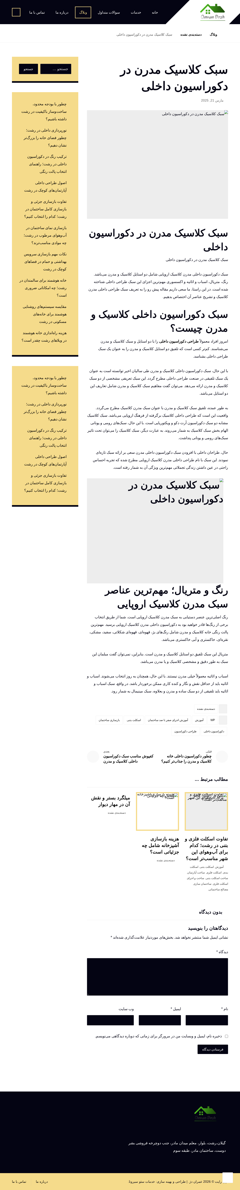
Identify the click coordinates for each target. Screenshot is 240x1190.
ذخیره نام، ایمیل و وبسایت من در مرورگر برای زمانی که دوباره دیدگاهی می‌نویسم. (158, 1036)
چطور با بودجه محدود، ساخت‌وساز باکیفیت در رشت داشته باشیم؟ (44, 111)
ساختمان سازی (202, 883)
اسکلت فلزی (213, 872)
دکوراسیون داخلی (214, 731)
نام (224, 1009)
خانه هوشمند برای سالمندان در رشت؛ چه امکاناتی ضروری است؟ (43, 287)
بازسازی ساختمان (109, 720)
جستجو (28, 69)
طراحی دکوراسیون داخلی (179, 341)
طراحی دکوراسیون (185, 731)
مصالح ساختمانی (218, 889)
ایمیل (176, 1009)
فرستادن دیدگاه (212, 1049)
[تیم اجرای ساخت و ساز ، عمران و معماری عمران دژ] (212, 13)
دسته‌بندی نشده (206, 708)
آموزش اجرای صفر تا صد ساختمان (168, 720)
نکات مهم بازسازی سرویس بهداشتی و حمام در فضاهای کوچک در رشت (45, 261)
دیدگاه (222, 952)
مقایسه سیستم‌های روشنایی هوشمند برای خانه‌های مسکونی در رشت (45, 314)
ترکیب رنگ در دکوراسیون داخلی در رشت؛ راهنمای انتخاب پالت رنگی (47, 164)
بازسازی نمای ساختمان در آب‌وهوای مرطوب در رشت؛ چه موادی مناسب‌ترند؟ (45, 235)
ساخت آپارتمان (196, 872)
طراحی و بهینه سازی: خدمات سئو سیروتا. (157, 1181)
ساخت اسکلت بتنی (217, 878)
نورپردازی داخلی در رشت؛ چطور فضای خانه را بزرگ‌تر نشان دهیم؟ (45, 137)
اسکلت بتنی (134, 720)
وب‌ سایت (126, 1009)
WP (212, 720)
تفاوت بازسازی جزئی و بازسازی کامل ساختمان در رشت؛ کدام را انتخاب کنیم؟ (45, 209)
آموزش (199, 720)
